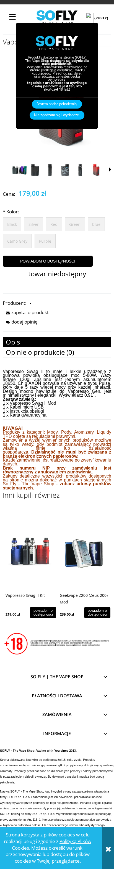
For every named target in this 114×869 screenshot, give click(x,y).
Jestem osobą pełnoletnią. (57, 104)
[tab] (57, 342)
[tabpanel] (57, 430)
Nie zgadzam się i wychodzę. (57, 115)
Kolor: (11, 211)
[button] (110, 169)
